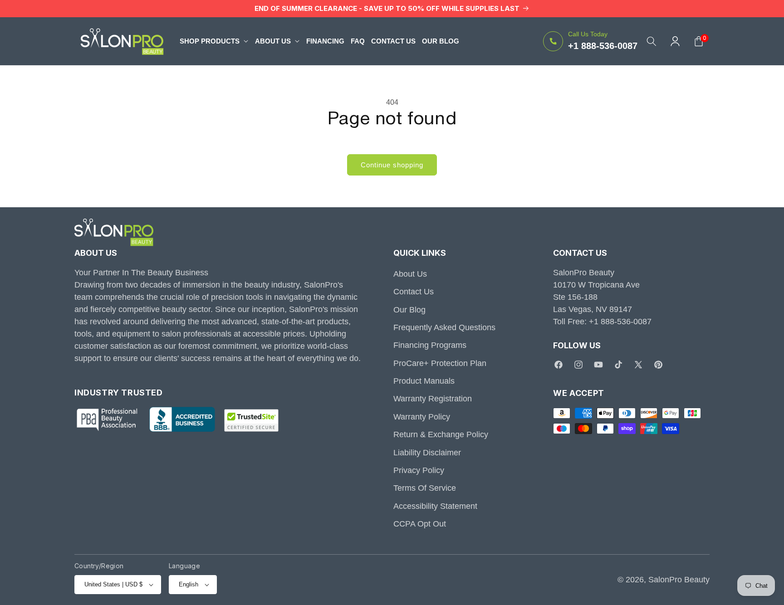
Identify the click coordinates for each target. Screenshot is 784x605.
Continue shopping (392, 165)
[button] (214, 41)
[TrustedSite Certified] (251, 421)
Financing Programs (429, 345)
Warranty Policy (421, 416)
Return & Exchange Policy (440, 434)
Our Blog (409, 309)
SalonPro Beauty (679, 579)
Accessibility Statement (435, 506)
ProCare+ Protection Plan (439, 363)
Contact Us (413, 292)
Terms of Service (424, 488)
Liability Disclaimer (427, 452)
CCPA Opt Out (419, 524)
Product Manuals (424, 380)
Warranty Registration (432, 399)
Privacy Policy (418, 470)
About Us (410, 273)
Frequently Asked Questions (444, 327)
